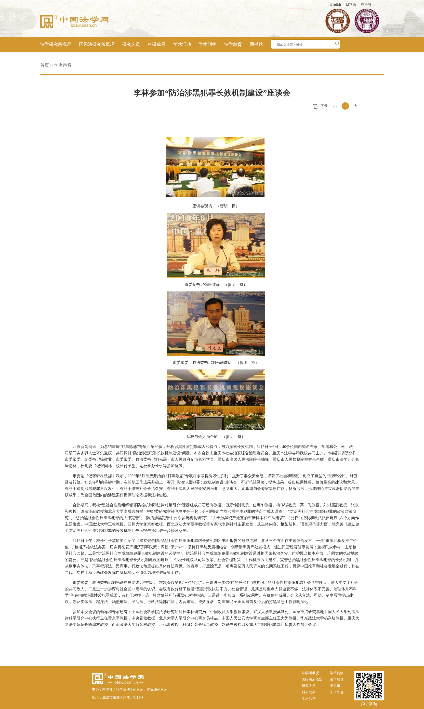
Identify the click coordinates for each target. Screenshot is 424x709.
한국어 (366, 4)
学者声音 (63, 65)
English (335, 4)
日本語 (351, 4)
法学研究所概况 (55, 44)
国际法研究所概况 (96, 44)
